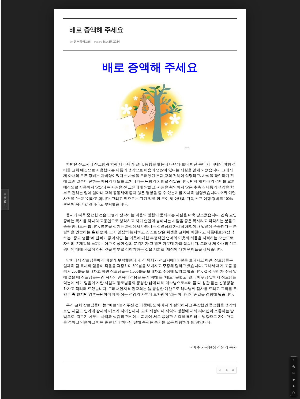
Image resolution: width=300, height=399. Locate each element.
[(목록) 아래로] (293, 386)
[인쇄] (293, 392)
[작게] (293, 373)
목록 (5, 199)
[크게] (293, 366)
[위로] (293, 379)
